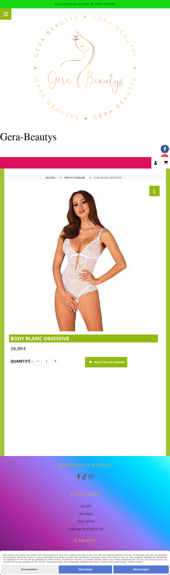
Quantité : (22, 361)
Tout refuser (85, 569)
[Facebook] (165, 149)
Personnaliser (29, 569)
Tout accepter (141, 569)
